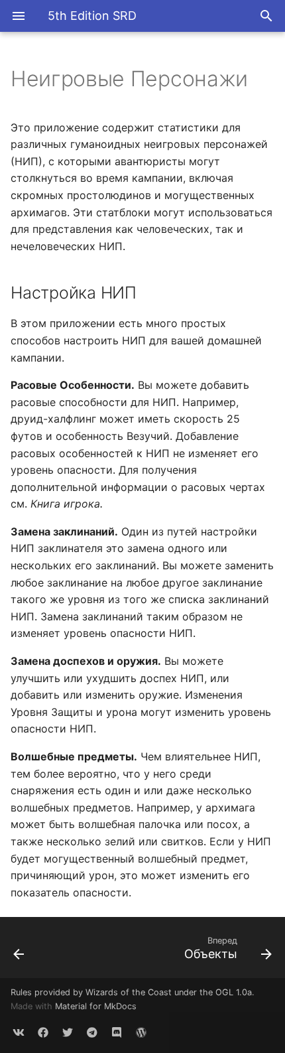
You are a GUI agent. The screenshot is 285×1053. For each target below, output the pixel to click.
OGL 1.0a (233, 992)
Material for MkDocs (96, 1006)
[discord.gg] (116, 1031)
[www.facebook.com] (43, 1031)
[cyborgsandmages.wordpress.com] (141, 1031)
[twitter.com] (67, 1031)
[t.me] (92, 1031)
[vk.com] (18, 1031)
